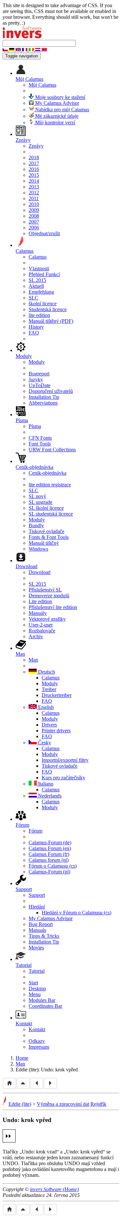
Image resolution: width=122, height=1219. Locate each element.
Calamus (38, 257)
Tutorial (37, 971)
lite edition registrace (50, 484)
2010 (34, 204)
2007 (34, 222)
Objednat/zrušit (44, 233)
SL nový (37, 496)
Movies (36, 947)
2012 (34, 192)
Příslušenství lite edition (53, 607)
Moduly (37, 362)
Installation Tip (44, 397)
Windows (38, 549)
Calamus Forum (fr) (49, 854)
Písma (35, 426)
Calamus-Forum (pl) (49, 871)
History (36, 327)
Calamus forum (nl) (49, 860)
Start (33, 982)
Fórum (35, 831)
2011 (34, 198)
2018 (34, 157)
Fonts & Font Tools (49, 537)
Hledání (37, 906)
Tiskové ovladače (46, 531)
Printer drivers (56, 730)
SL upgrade (40, 502)
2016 (34, 169)
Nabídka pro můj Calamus (61, 109)
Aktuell (36, 286)
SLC (33, 297)
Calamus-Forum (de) (50, 842)
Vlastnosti (39, 268)
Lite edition (40, 601)
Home (22, 1058)
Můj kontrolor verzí (54, 122)
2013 (34, 186)
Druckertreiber (57, 695)
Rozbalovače (42, 630)
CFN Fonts (40, 438)
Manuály (38, 613)
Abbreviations (43, 403)
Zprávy (36, 146)
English (45, 707)
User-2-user (41, 625)
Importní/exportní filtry (65, 760)
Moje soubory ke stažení (59, 97)
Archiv (36, 636)
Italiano (45, 783)
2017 (34, 163)
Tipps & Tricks (44, 936)
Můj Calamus (42, 85)
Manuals (37, 930)
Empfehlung (41, 292)
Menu (35, 994)
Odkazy (37, 1041)
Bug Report (41, 924)
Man (33, 660)
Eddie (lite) (19, 1104)
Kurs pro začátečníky (63, 777)
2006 (34, 227)
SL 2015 (37, 280)
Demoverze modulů (49, 595)
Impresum (39, 1047)
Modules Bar (42, 1000)
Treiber (49, 689)
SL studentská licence (51, 514)
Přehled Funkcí (44, 274)
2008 (34, 216)
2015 (34, 175)
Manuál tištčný (44, 543)
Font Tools (40, 443)
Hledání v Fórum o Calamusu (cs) (76, 912)
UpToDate (39, 385)
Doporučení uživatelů (51, 391)
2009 (34, 210)
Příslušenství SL (45, 589)
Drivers (49, 724)
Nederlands (49, 795)
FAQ (34, 332)
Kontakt (37, 1029)
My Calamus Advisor (56, 103)
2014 (34, 181)
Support (37, 895)
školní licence (43, 303)
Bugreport (39, 373)
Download (39, 572)
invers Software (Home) (54, 1189)
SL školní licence (46, 508)
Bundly (36, 525)
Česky (44, 742)
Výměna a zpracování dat (63, 1104)
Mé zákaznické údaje (56, 116)
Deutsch (46, 672)
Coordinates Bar (45, 1006)
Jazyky (36, 379)
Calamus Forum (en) (50, 848)
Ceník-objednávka (47, 473)
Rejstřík (98, 1104)
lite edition (39, 315)
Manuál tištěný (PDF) (51, 321)
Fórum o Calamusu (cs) (53, 866)
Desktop (37, 988)
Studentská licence (48, 309)
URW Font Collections (52, 449)
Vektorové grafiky (47, 619)
